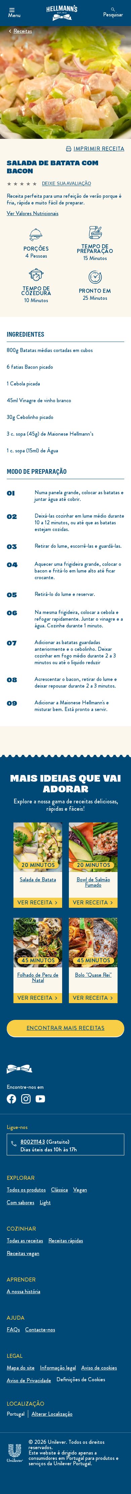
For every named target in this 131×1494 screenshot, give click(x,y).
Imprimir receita (99, 149)
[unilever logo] (15, 1452)
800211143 (32, 1142)
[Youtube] (40, 1097)
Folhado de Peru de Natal (37, 977)
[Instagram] (26, 1097)
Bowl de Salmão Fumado (93, 882)
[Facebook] (11, 1097)
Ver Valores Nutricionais (32, 213)
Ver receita (35, 902)
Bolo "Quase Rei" (93, 975)
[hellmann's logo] (62, 13)
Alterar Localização (52, 1414)
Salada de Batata (38, 879)
